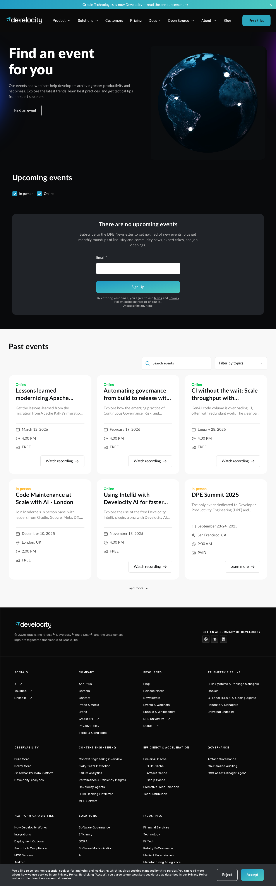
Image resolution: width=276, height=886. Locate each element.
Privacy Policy (67, 874)
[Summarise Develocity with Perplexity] (223, 639)
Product (59, 20)
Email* (101, 257)
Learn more (239, 566)
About (206, 20)
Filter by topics (231, 363)
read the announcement (167, 5)
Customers (114, 20)
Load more (135, 588)
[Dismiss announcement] (270, 4)
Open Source (178, 20)
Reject (227, 875)
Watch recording (59, 461)
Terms (158, 298)
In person (26, 194)
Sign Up (138, 287)
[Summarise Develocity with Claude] (214, 639)
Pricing (136, 20)
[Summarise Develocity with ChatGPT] (205, 639)
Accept (252, 875)
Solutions (85, 20)
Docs (155, 21)
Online (49, 194)
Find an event (25, 110)
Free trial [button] (256, 20)
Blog (227, 20)
